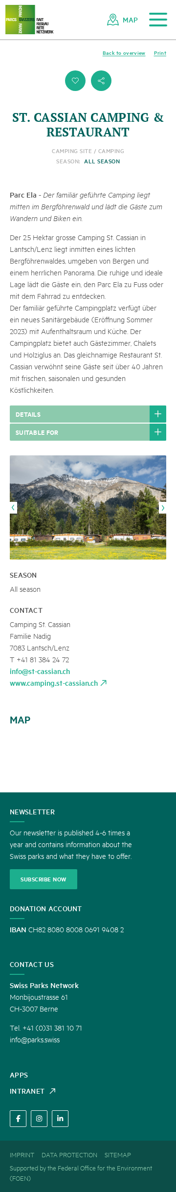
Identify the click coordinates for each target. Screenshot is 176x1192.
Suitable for (37, 432)
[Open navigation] (158, 20)
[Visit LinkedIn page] (60, 1118)
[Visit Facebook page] (18, 1118)
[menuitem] (122, 19)
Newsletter (32, 811)
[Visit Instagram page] (39, 1118)
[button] (75, 80)
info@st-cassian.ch (40, 671)
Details (28, 414)
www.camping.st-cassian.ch (54, 682)
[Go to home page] (29, 19)
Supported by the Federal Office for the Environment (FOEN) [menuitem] (81, 1172)
